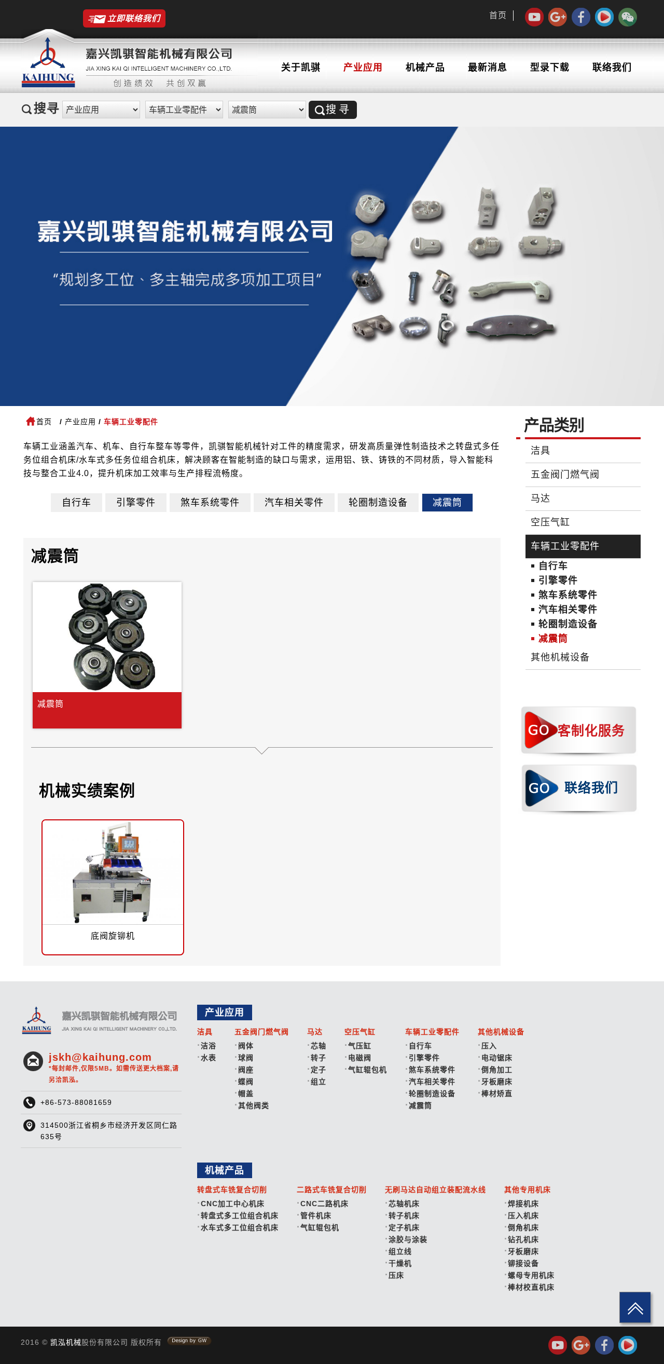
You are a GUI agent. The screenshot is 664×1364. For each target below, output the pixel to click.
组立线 (400, 1251)
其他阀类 (253, 1105)
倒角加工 (497, 1069)
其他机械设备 (560, 657)
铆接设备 (523, 1263)
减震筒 (447, 502)
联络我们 (612, 67)
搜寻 (339, 109)
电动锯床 (497, 1058)
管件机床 (315, 1215)
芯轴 (318, 1046)
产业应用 (363, 67)
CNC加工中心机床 (233, 1203)
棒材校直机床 (531, 1287)
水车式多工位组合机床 (240, 1227)
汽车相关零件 (294, 502)
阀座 (246, 1069)
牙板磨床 (497, 1081)
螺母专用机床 (531, 1275)
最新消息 (487, 67)
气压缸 (359, 1046)
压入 (489, 1046)
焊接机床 (523, 1203)
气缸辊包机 (367, 1069)
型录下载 (550, 67)
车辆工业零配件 (565, 546)
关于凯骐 (301, 67)
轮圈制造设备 (378, 502)
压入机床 (523, 1215)
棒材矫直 (497, 1093)
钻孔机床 (523, 1239)
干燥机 (400, 1263)
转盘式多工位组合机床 (240, 1215)
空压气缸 (550, 522)
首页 (498, 15)
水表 (208, 1058)
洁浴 (208, 1046)
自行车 (76, 502)
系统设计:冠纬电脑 (189, 1341)
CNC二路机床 (324, 1203)
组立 (318, 1081)
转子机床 (404, 1215)
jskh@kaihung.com (114, 1067)
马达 (540, 498)
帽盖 (246, 1093)
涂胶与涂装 (408, 1239)
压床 (396, 1275)
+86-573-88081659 (76, 1102)
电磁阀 (359, 1058)
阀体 (246, 1046)
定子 (318, 1069)
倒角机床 (523, 1227)
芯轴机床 (404, 1203)
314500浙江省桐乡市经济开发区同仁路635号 (108, 1131)
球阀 (246, 1058)
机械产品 (425, 67)
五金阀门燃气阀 (565, 474)
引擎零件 (136, 502)
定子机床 (404, 1227)
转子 (318, 1058)
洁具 (540, 450)
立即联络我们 (133, 18)
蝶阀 (246, 1081)
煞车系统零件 (210, 502)
